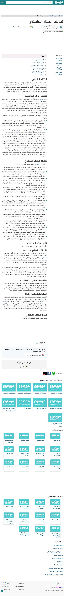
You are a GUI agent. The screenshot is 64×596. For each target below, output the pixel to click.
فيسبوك (49, 373)
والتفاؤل (5, 304)
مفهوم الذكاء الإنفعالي (58, 69)
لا (21, 366)
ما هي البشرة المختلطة (56, 571)
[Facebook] (62, 583)
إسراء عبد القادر (44, 26)
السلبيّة (24, 267)
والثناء (19, 210)
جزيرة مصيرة (60, 561)
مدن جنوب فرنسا (58, 555)
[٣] (16, 164)
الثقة (15, 239)
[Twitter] (58, 583)
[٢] (31, 112)
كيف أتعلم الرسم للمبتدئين (56, 568)
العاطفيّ (37, 164)
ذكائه (5, 82)
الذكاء (41, 99)
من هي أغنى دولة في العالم (55, 552)
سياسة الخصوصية (19, 586)
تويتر (45, 373)
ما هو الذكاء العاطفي (59, 64)
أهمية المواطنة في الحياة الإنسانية (53, 574)
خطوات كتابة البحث (58, 548)
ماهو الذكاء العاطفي (59, 59)
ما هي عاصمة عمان (58, 545)
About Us (21, 590)
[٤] (41, 264)
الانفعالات (16, 132)
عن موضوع (21, 583)
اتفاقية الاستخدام (6, 586)
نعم (27, 366)
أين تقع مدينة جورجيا (57, 558)
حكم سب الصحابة (58, 565)
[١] (7, 91)
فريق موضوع (7, 590)
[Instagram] (55, 583)
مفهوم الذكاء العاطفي (58, 73)
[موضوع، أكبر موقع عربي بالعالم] (58, 2)
